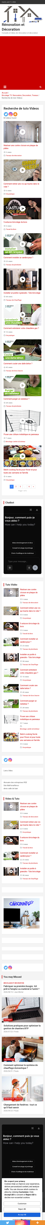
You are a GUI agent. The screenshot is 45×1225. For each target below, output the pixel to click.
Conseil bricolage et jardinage (22, 548)
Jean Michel (18, 992)
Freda (16, 1032)
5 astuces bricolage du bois (15, 222)
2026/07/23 (8, 1032)
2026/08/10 (8, 992)
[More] (15, 114)
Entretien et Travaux (13, 1099)
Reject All (22, 1209)
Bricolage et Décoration (14, 983)
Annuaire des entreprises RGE (15, 782)
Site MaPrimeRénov (11, 785)
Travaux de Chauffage (13, 300)
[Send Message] (35, 567)
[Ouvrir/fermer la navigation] (5, 87)
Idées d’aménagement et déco (22, 543)
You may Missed (12, 976)
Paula (16, 1071)
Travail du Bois (11, 229)
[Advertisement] (22, 60)
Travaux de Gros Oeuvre (14, 371)
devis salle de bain (11, 788)
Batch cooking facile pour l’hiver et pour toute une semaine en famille (30, 737)
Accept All (22, 1215)
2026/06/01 (8, 1071)
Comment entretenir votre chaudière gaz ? (21, 328)
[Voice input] (29, 567)
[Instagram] (11, 114)
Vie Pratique (9, 1059)
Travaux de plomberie (13, 265)
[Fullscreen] (30, 509)
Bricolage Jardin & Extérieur (15, 441)
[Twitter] (6, 114)
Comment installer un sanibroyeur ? (18, 257)
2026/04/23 (8, 1111)
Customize (22, 1204)
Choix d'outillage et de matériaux (22, 553)
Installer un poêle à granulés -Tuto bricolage (22, 293)
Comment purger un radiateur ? (16, 399)
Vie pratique (10, 194)
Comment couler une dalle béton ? (18, 363)
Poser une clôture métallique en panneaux (21, 434)
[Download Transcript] (37, 509)
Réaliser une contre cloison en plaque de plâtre (29, 592)
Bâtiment (8, 1020)
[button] (9, 567)
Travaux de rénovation (14, 155)
